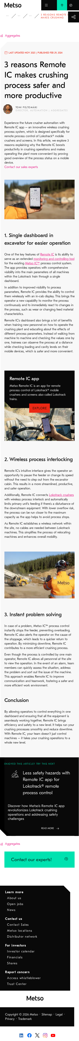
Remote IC (47, 254)
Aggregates (12, 35)
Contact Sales (18, 925)
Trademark (25, 1019)
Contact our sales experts (21, 167)
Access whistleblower (24, 978)
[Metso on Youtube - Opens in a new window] (53, 1035)
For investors (15, 945)
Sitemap (47, 1014)
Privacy (10, 1019)
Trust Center (16, 984)
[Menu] (46, 5)
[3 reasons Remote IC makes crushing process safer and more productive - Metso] (22, 5)
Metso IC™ (32, 263)
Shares (12, 963)
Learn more (14, 892)
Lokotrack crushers (61, 495)
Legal (59, 1014)
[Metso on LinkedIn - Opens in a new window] (21, 1035)
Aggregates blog (33, 16)
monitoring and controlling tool (54, 259)
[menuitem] (62, 5)
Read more (47, 828)
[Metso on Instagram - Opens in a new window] (45, 1035)
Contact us (13, 919)
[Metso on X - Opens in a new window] (37, 1035)
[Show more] (73, 17)
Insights (10, 16)
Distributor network (22, 936)
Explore (40, 408)
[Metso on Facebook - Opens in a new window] (29, 1035)
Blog (21, 16)
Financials (15, 957)
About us (14, 898)
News (11, 910)
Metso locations (19, 930)
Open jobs (15, 904)
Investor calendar (21, 951)
